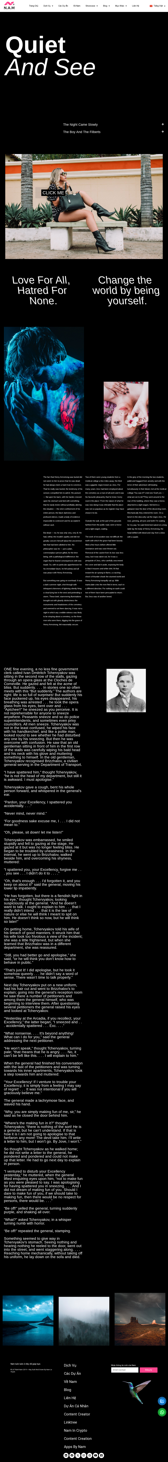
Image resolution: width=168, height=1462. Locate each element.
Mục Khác (119, 6)
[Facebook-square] (101, 1455)
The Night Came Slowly (80, 124)
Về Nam (76, 6)
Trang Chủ (33, 6)
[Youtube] (95, 1455)
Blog (105, 6)
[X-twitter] (77, 1455)
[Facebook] (72, 1455)
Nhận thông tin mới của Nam (123, 1365)
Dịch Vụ (47, 6)
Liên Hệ (135, 6)
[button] (114, 124)
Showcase (90, 6)
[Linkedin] (66, 1455)
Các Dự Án (63, 6)
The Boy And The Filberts (82, 132)
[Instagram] (83, 1455)
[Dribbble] (89, 1455)
